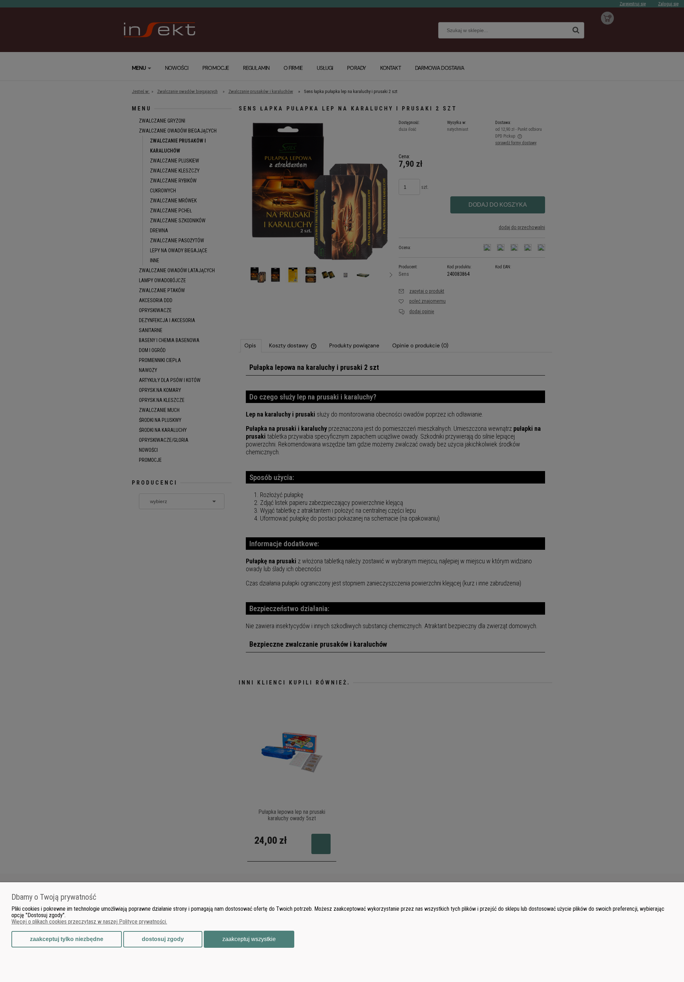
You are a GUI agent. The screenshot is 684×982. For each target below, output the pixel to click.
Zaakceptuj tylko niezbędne (66, 939)
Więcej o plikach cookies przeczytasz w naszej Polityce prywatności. (89, 921)
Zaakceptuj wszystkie (249, 939)
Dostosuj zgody (163, 939)
